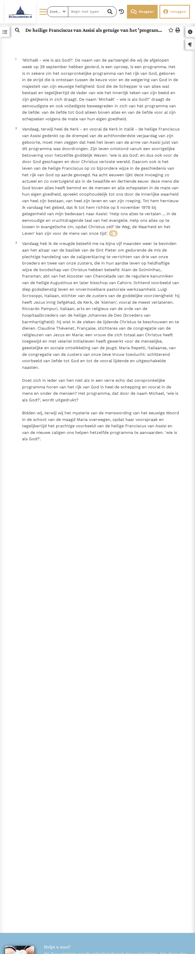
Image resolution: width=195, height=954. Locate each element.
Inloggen (178, 11)
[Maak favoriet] (170, 30)
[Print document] (177, 30)
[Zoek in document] (17, 30)
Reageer (146, 11)
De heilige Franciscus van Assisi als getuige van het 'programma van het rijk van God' (93, 30)
